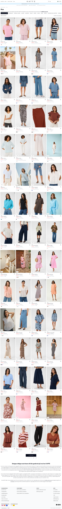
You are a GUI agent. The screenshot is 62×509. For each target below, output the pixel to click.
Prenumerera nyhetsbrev (21, 489)
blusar (36, 468)
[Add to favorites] (14, 18)
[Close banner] (60, 3)
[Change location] (58, 1)
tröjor (33, 468)
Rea (6, 7)
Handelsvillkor (4, 495)
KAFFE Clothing (3, 7)
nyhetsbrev (12, 481)
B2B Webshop (56, 498)
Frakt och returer (4, 498)
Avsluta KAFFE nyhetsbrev (21, 491)
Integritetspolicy (4, 493)
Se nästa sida (31, 455)
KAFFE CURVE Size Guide (41, 489)
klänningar (26, 468)
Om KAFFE (55, 489)
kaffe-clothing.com (48, 480)
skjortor (38, 468)
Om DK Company (56, 493)
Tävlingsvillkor (4, 491)
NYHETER (2, 1)
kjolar (29, 468)
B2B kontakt (55, 500)
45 (33, 457)
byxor (31, 468)
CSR (54, 495)
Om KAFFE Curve (56, 491)
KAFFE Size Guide (39, 491)
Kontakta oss (3, 489)
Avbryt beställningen (5, 500)
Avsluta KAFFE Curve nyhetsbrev (23, 493)
